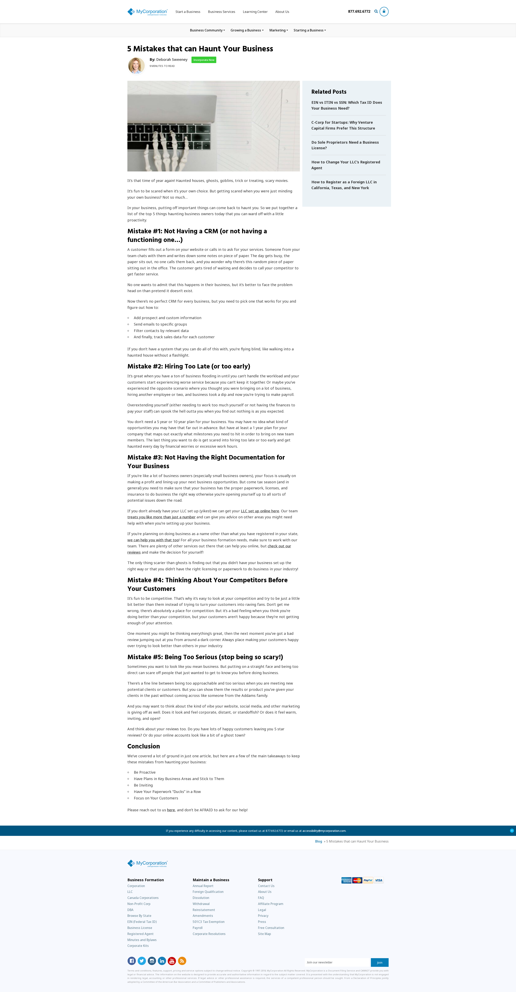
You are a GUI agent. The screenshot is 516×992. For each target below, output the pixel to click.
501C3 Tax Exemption (209, 922)
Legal (262, 910)
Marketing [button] (277, 30)
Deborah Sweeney (172, 59)
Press (262, 922)
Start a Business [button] (188, 11)
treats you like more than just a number (161, 517)
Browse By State (139, 916)
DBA (130, 910)
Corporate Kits (138, 946)
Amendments (203, 916)
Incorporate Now (204, 60)
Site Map (264, 934)
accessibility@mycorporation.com (324, 831)
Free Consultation (271, 928)
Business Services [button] (221, 11)
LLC (130, 892)
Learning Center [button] (255, 11)
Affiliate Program (270, 904)
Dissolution (201, 898)
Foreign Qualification (208, 892)
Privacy (263, 916)
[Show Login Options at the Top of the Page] (384, 11)
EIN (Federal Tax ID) (142, 922)
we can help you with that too (153, 540)
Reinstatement (204, 910)
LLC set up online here (260, 510)
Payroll (198, 928)
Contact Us (266, 886)
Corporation (136, 886)
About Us (282, 11)
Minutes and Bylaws (142, 940)
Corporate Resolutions (209, 934)
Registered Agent (140, 934)
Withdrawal (201, 904)
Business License (139, 928)
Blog (318, 841)
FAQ (261, 898)
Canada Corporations (143, 898)
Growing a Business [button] (246, 30)
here (171, 809)
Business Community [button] (206, 30)
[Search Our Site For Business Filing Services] (377, 12)
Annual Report (203, 886)
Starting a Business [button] (309, 30)
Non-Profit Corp (138, 904)
